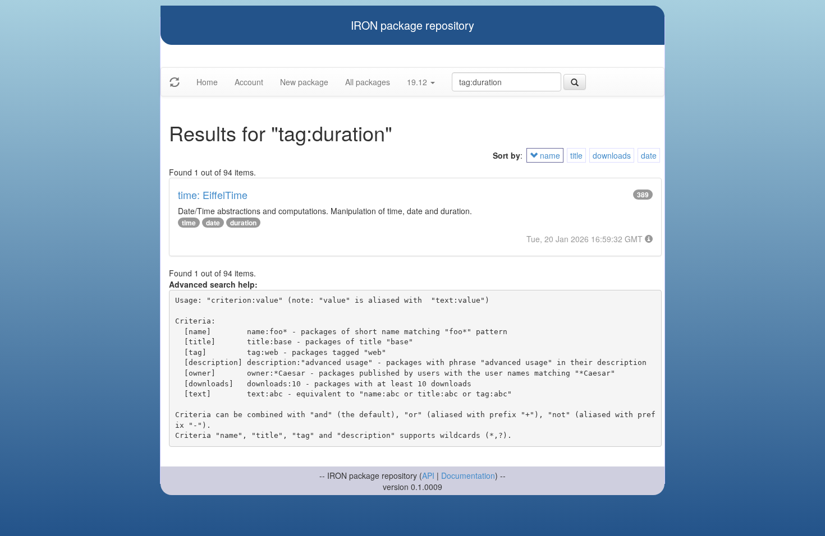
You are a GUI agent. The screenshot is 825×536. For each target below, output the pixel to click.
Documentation (468, 475)
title (576, 155)
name (549, 155)
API (428, 475)
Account (249, 81)
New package (304, 81)
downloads (612, 155)
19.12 (418, 81)
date (649, 155)
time (189, 223)
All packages (367, 81)
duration (243, 223)
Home (207, 81)
